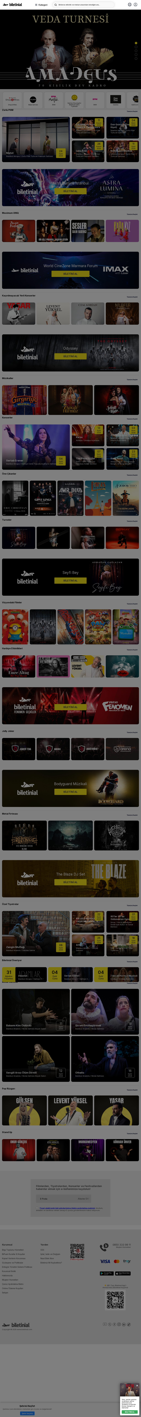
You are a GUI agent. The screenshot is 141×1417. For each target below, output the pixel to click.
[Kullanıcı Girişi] (135, 4)
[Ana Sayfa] (12, 5)
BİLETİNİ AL (130, 1412)
